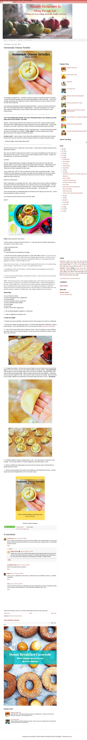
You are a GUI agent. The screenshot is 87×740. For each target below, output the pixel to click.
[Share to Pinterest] (32, 527)
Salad (79, 271)
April (64, 197)
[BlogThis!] (28, 527)
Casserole (63, 263)
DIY (71, 264)
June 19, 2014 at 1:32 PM (26, 551)
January (65, 204)
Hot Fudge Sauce (15, 719)
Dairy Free (77, 264)
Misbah (8, 573)
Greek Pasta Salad (67, 191)
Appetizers (63, 261)
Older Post (53, 613)
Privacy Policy (28, 40)
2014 (62, 157)
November (65, 161)
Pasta (27, 529)
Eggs (24, 529)
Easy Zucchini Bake (67, 188)
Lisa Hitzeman (10, 538)
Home (5, 40)
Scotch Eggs (66, 184)
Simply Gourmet (14, 551)
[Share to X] (29, 527)
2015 (62, 155)
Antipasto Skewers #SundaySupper (75, 95)
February (65, 202)
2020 (62, 149)
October (65, 163)
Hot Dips (79, 269)
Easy (61, 266)
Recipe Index (12, 40)
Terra (8, 583)
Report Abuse (64, 285)
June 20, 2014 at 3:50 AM (17, 573)
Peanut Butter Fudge (72, 74)
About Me (20, 40)
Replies (10, 548)
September (65, 165)
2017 (62, 151)
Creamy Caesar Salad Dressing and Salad (73, 193)
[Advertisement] (70, 52)
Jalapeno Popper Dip (16, 712)
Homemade (69, 270)
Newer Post (7, 613)
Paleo (61, 271)
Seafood (63, 273)
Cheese (21, 529)
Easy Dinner (69, 266)
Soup (79, 273)
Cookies (64, 264)
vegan (74, 275)
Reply (8, 545)
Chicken (79, 263)
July (64, 170)
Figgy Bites (69, 81)
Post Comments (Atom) (16, 615)
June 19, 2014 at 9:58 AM (20, 538)
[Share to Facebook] (31, 527)
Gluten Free (65, 268)
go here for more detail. (48, 326)
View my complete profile (66, 294)
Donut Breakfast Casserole (11, 620)
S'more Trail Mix (66, 178)
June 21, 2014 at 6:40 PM (16, 583)
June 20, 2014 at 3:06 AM (23, 565)
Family (82, 266)
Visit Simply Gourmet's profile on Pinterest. (70, 278)
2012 (62, 209)
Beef (71, 261)
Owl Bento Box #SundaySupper (74, 124)
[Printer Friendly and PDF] (9, 527)
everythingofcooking (12, 565)
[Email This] (27, 527)
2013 (62, 206)
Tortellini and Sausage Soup (69, 180)
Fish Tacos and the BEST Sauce (74, 102)
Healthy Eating (79, 268)
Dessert (84, 264)
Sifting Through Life (71, 273)
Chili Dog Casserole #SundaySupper (71, 186)
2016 (62, 153)
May (64, 195)
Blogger (70, 736)
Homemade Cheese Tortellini (69, 182)
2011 (62, 211)
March (64, 200)
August (64, 167)
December (65, 159)
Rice (74, 271)
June (64, 172)
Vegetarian (65, 275)
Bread (77, 261)
